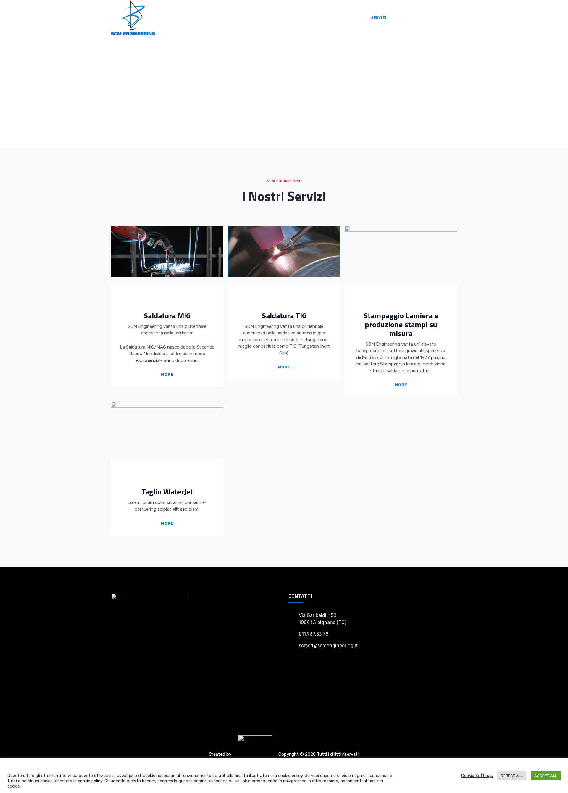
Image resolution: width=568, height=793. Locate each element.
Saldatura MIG (167, 315)
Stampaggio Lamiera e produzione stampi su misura (401, 324)
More (167, 374)
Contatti (433, 17)
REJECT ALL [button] (512, 775)
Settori (405, 17)
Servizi (379, 17)
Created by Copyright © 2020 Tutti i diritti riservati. (284, 754)
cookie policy (90, 781)
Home (355, 17)
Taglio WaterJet (167, 491)
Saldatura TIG (284, 315)
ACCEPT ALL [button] (545, 775)
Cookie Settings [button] (477, 775)
